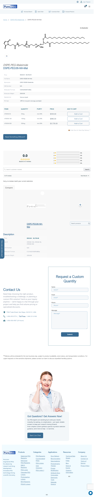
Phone (53, 302)
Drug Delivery (55, 456)
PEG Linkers (40, 463)
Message (54, 310)
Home (5, 20)
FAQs (67, 461)
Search (87, 169)
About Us (84, 456)
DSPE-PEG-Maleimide (17, 20)
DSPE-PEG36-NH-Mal (35, 225)
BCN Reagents (25, 482)
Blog (67, 463)
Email (53, 295)
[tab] (9, 187)
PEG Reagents (40, 456)
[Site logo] (10, 6)
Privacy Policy (85, 466)
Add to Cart (78, 114)
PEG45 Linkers (25, 484)
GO (69, 476)
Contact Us (84, 459)
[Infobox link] (39, 11)
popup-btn (26, 12)
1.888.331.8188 (31, 316)
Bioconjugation (55, 459)
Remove (42, 193)
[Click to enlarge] (7, 56)
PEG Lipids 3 (40, 470)
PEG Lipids (24, 470)
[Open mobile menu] (89, 6)
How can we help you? (2, 248)
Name (53, 287)
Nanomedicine (55, 461)
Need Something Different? (15, 137)
